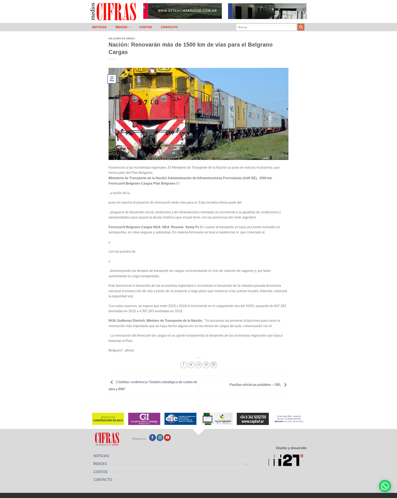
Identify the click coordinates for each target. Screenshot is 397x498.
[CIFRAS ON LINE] (113, 11)
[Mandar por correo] (198, 364)
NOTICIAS (99, 27)
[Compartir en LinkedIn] (213, 364)
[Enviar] (300, 27)
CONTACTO (169, 27)
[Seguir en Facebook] (152, 437)
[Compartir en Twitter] (191, 364)
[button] (385, 486)
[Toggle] (247, 463)
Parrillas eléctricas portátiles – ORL (256, 384)
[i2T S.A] (287, 461)
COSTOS (145, 27)
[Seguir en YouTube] (167, 437)
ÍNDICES (122, 27)
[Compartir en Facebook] (183, 364)
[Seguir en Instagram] (160, 437)
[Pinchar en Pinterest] (206, 364)
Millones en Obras (122, 38)
